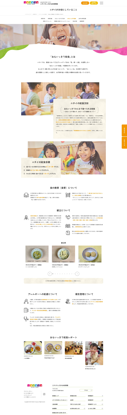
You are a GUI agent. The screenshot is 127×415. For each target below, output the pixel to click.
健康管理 (82, 21)
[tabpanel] (37, 257)
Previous (50, 274)
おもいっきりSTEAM (60, 18)
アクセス (86, 390)
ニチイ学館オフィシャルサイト (30, 397)
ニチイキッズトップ (28, 14)
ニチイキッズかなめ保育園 (43, 14)
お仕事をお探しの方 (94, 3)
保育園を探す (35, 14)
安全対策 (75, 21)
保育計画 (50, 18)
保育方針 (43, 18)
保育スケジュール (47, 21)
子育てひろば (124, 142)
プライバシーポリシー (28, 391)
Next (77, 274)
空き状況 (85, 3)
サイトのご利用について (28, 393)
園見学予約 (124, 130)
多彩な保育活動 (82, 18)
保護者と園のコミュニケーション (62, 21)
